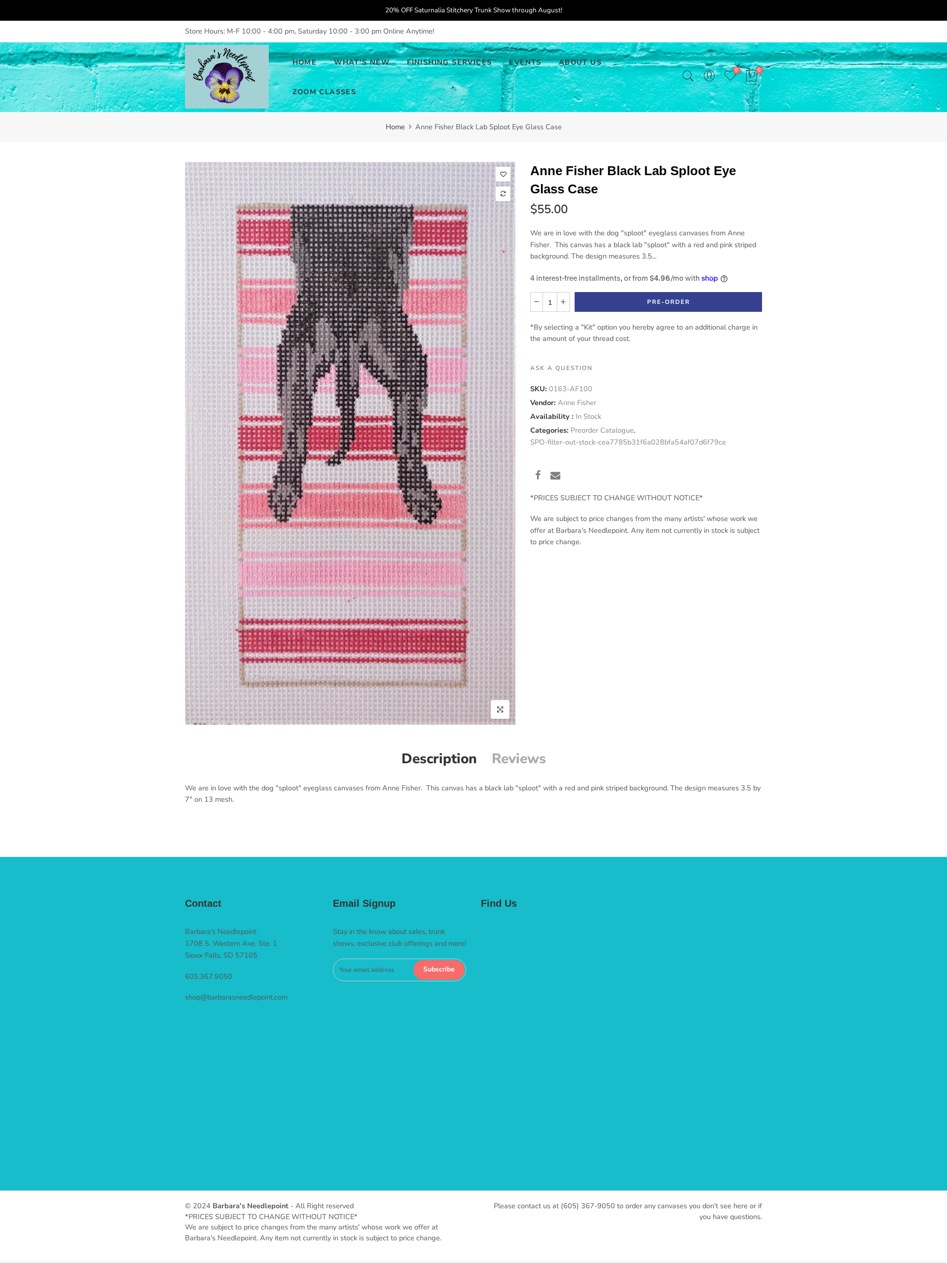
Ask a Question (561, 367)
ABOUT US (580, 62)
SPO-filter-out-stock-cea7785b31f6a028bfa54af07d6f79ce (628, 441)
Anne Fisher (577, 403)
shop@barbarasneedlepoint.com (236, 997)
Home (395, 127)
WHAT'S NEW (362, 62)
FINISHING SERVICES (449, 62)
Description (439, 758)
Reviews (519, 758)
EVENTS (525, 62)
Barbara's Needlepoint (251, 1206)
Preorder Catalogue (602, 430)
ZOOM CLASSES (324, 92)
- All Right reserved (321, 1206)
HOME (304, 62)
